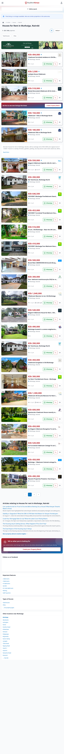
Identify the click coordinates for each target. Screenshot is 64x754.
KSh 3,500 (33, 71)
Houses (14, 22)
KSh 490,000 (34, 326)
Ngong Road (6, 646)
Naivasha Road (7, 653)
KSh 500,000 (34, 260)
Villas (15, 36)
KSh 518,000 (34, 88)
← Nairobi (5, 658)
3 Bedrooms (6, 581)
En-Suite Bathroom (8, 588)
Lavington (5, 622)
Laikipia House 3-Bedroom (37, 74)
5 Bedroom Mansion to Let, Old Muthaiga (42, 296)
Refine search (33, 9)
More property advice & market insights (14, 534)
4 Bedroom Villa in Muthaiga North (39, 132)
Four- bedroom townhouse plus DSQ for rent (43, 279)
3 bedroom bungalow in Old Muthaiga (41, 362)
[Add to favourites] (24, 55)
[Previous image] (4, 59)
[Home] (3, 22)
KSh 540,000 (34, 310)
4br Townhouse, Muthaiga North (39, 180)
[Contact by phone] (55, 64)
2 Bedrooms (6, 579)
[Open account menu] (61, 3)
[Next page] (38, 494)
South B (5, 650)
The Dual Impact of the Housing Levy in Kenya (17, 529)
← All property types (8, 607)
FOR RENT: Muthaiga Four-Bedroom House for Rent (45, 246)
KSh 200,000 (34, 177)
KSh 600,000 (34, 409)
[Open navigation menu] (2, 3)
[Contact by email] (60, 64)
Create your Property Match (32, 549)
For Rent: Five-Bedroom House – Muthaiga (42, 379)
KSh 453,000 (34, 210)
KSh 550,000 (34, 160)
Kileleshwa (6, 629)
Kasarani (5, 655)
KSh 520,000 (34, 443)
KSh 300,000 (34, 276)
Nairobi (20, 22)
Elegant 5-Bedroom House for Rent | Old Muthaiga (45, 313)
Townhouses (6, 36)
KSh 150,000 (34, 113)
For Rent (8, 22)
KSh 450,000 (34, 360)
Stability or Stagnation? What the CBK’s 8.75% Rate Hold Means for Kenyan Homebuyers (30, 514)
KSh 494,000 (34, 54)
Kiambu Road (6, 627)
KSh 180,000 (34, 129)
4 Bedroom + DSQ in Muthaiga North (40, 116)
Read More (6, 152)
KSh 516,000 (34, 227)
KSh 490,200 (34, 476)
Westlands (6, 620)
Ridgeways (6, 634)
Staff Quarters (7, 593)
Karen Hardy (6, 639)
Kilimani (5, 632)
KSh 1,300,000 (35, 393)
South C (5, 648)
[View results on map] (51, 30)
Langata (5, 641)
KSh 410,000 (34, 243)
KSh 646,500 (34, 193)
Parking (5, 590)
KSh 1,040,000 (35, 293)
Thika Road (6, 643)
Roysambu (6, 636)
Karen (4, 624)
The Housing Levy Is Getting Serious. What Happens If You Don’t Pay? (24, 524)
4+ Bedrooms (6, 583)
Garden (5, 586)
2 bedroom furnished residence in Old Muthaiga (44, 57)
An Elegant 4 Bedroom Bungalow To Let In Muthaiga (45, 429)
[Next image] (24, 59)
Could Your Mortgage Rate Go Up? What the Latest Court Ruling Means (25, 519)
